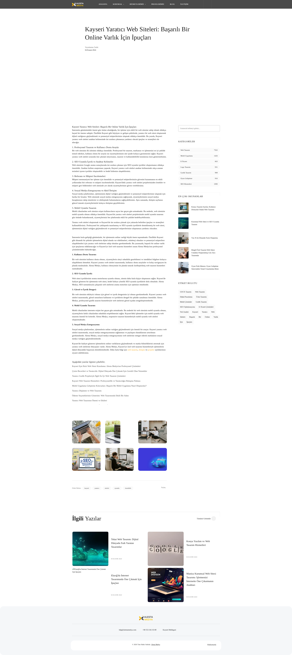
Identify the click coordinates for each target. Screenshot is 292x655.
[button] (118, 4)
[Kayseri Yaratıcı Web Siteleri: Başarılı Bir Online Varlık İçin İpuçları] (146, 79)
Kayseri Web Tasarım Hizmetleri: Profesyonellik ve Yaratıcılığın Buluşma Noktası (106, 381)
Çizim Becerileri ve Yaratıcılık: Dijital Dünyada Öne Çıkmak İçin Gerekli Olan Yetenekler (109, 371)
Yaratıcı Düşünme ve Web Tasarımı (87, 391)
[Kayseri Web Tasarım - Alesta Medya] (77, 4)
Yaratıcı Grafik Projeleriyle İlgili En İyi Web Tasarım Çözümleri (99, 376)
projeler (151, 350)
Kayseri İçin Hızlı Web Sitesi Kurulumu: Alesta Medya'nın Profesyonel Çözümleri (106, 366)
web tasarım (133, 350)
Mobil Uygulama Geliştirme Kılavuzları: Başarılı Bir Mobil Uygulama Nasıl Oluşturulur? (109, 386)
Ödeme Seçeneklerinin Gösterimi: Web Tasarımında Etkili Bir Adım (100, 395)
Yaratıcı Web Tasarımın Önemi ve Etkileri (89, 400)
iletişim (142, 350)
